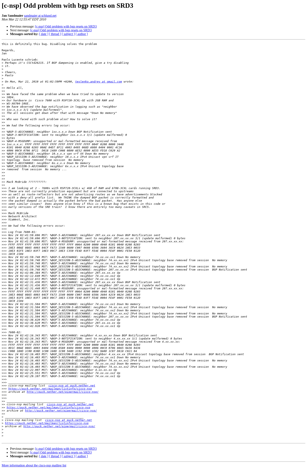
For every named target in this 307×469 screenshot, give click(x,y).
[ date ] (43, 34)
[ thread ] (55, 34)
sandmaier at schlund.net (40, 15)
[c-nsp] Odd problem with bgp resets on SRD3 (66, 26)
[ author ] (82, 34)
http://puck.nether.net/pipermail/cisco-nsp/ (63, 391)
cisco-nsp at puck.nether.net (71, 385)
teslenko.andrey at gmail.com (98, 81)
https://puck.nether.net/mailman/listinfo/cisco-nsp (50, 388)
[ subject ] (68, 34)
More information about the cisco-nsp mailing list (34, 465)
